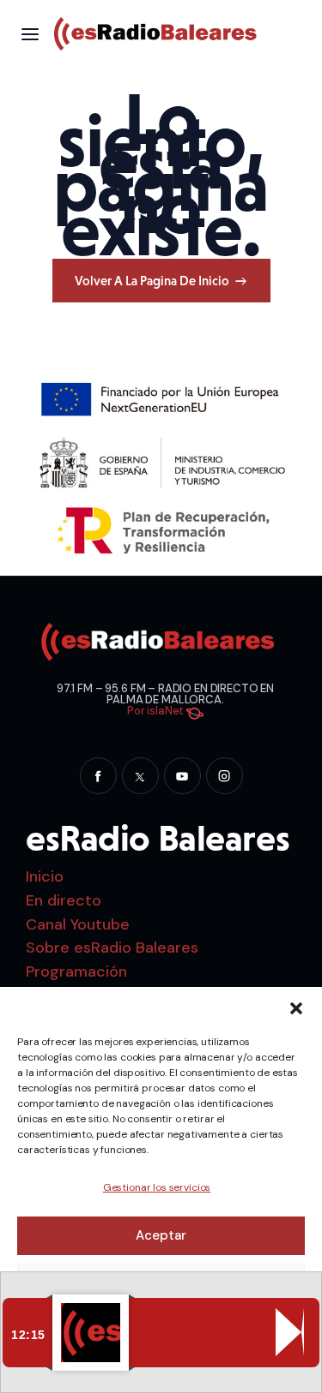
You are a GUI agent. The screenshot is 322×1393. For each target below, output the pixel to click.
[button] (296, 1008)
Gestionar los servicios (157, 1187)
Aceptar (161, 1235)
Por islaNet (156, 710)
